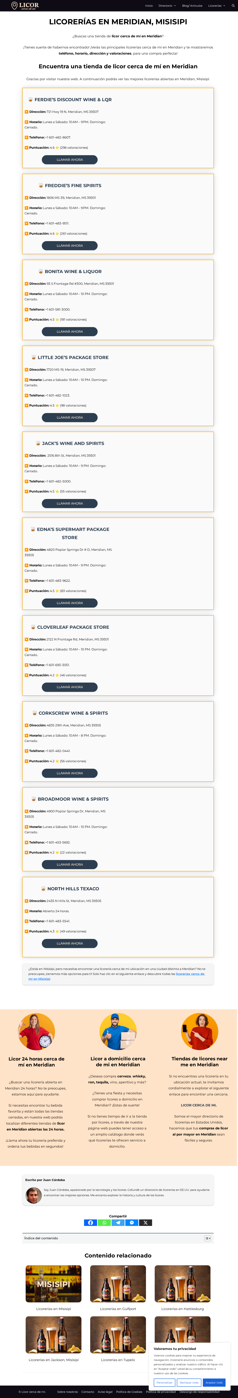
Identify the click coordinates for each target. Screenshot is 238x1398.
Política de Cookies (129, 1392)
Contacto (87, 1392)
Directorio (165, 5)
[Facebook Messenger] (131, 1222)
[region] (190, 1367)
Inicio (149, 5)
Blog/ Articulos (192, 5)
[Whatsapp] (104, 1222)
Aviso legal (105, 1392)
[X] (145, 1222)
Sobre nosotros (67, 1392)
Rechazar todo (189, 1382)
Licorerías (214, 5)
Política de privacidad (161, 1392)
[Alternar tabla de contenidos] (206, 1238)
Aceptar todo (214, 1382)
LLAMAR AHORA (70, 160)
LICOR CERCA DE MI (198, 1105)
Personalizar (165, 1382)
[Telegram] (118, 1222)
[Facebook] (90, 1222)
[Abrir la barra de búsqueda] (233, 6)
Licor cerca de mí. (34, 1392)
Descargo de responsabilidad (199, 1392)
